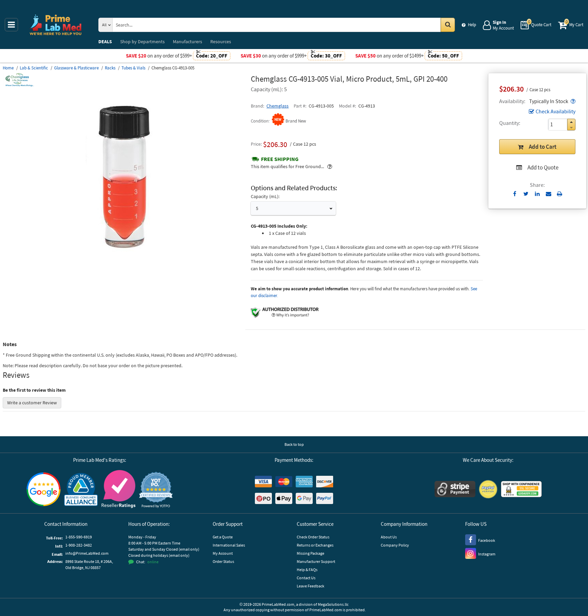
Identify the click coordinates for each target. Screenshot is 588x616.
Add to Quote (542, 167)
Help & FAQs (307, 569)
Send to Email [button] (548, 194)
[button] (572, 101)
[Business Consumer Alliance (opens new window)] (81, 490)
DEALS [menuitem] (105, 41)
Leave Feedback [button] (310, 585)
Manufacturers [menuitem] (187, 41)
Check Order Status (313, 536)
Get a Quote (223, 536)
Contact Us (306, 577)
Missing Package (310, 553)
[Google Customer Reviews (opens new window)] (44, 490)
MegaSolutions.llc (333, 604)
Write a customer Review (32, 403)
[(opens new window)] (124, 264)
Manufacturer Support (316, 561)
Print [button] (560, 193)
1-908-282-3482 (78, 545)
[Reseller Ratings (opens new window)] (118, 490)
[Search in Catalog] (448, 25)
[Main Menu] (11, 24)
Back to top (294, 444)
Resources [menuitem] (220, 41)
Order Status (223, 561)
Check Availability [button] (555, 111)
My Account (223, 553)
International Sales (229, 545)
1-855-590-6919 (78, 536)
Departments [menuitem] (142, 41)
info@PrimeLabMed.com (87, 553)
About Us (389, 536)
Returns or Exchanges (315, 545)
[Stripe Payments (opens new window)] (455, 490)
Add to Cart (542, 146)
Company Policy (395, 545)
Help (472, 25)
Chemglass (277, 106)
